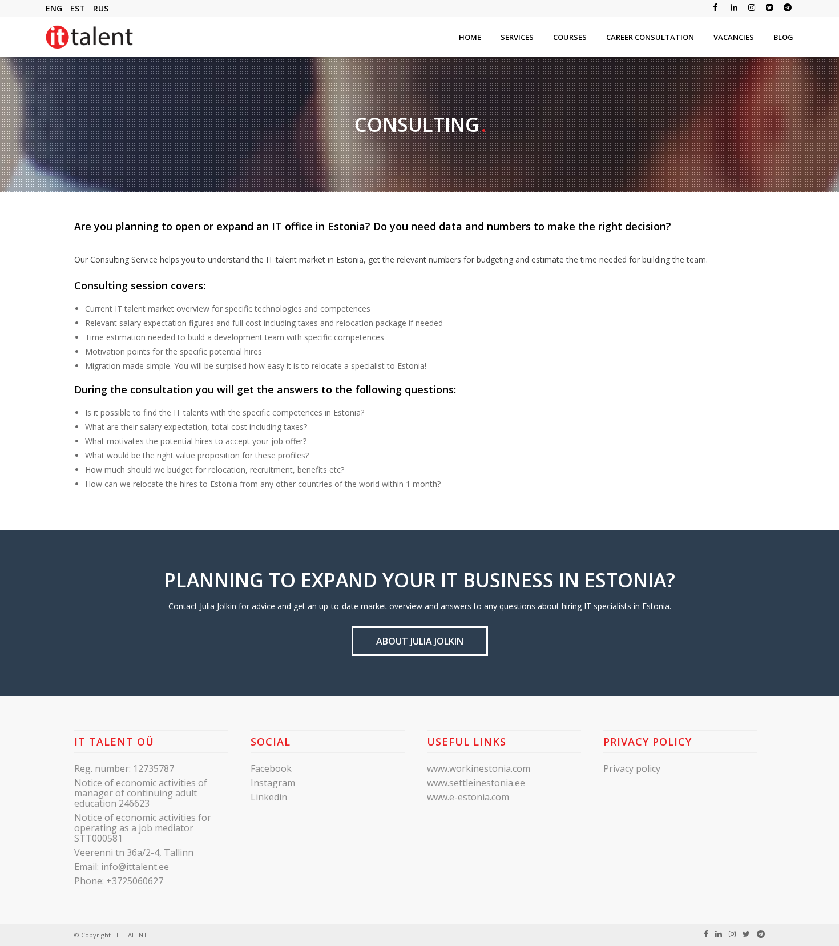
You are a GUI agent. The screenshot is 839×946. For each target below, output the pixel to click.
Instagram (273, 782)
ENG (54, 8)
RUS (100, 8)
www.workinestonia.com (478, 768)
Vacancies (733, 37)
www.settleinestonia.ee (476, 782)
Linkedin (269, 797)
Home (470, 37)
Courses (570, 37)
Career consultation (650, 37)
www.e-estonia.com (468, 797)
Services (517, 37)
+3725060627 (134, 881)
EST (77, 8)
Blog (783, 37)
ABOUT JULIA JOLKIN (419, 641)
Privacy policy (631, 768)
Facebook (271, 768)
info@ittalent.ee (135, 866)
